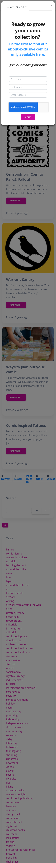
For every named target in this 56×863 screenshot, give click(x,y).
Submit (28, 117)
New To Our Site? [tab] (16, 7)
